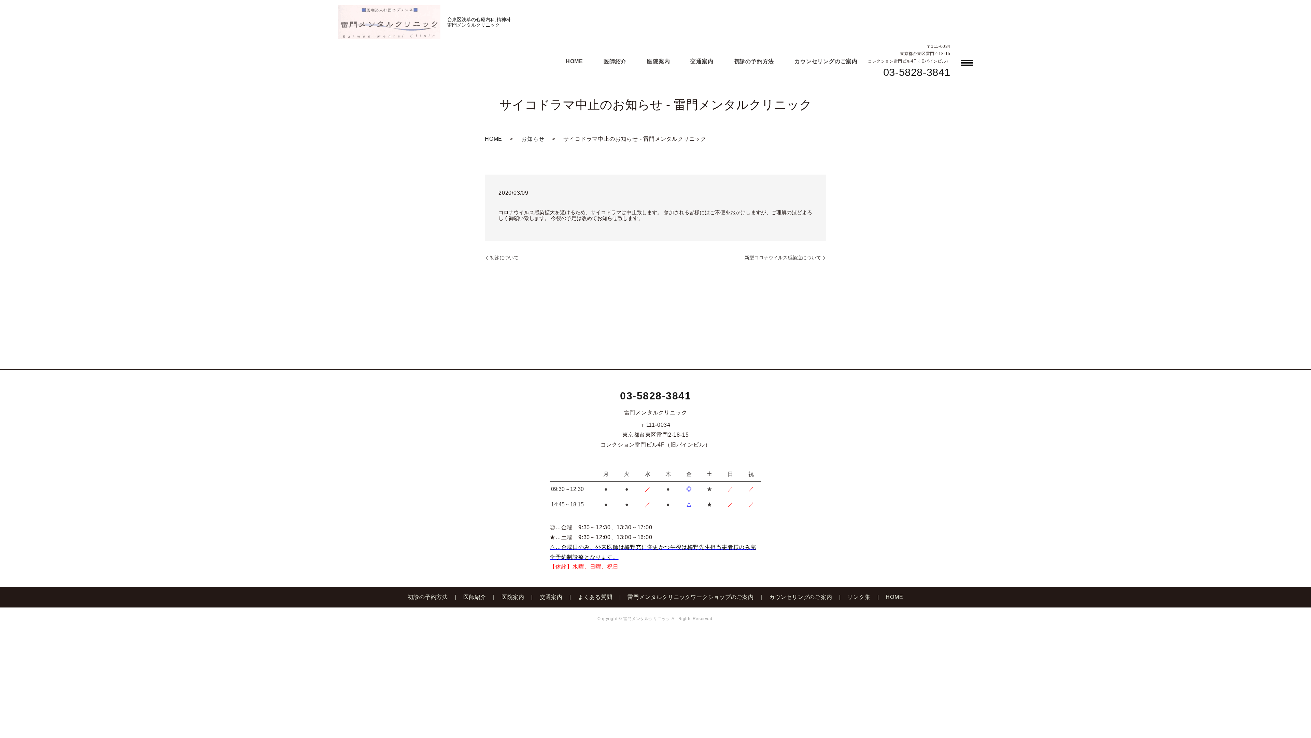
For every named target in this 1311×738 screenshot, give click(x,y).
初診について (504, 257)
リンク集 (858, 597)
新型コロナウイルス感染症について (783, 257)
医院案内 (658, 61)
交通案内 (701, 61)
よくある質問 (595, 597)
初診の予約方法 (754, 61)
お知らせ (532, 139)
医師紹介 (615, 61)
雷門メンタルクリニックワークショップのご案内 (691, 597)
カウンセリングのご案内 (826, 61)
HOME (574, 61)
